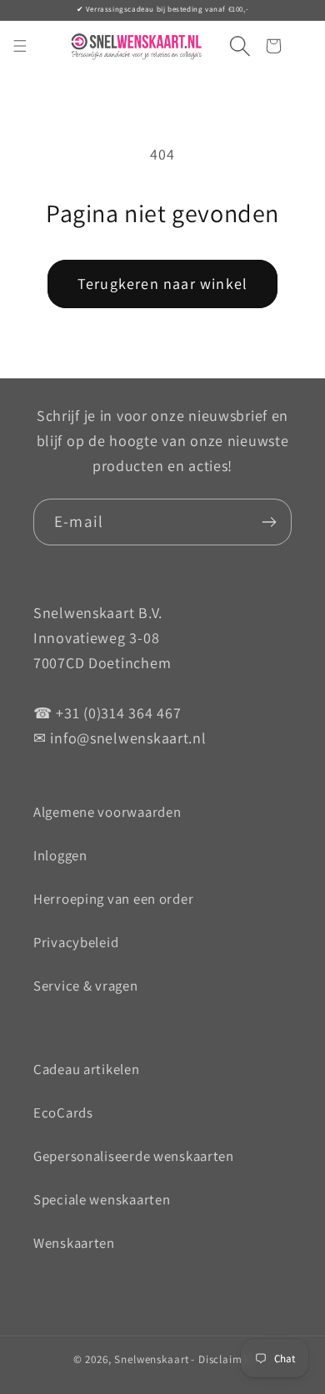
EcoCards (63, 1112)
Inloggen (60, 855)
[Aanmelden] (269, 522)
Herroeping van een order (113, 899)
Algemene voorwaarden (107, 812)
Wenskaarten (74, 1243)
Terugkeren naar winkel (163, 283)
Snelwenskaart (151, 1359)
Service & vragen (85, 985)
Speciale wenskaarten (101, 1199)
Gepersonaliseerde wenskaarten (133, 1156)
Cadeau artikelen (86, 1069)
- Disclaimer (221, 1359)
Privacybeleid (75, 942)
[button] (233, 46)
